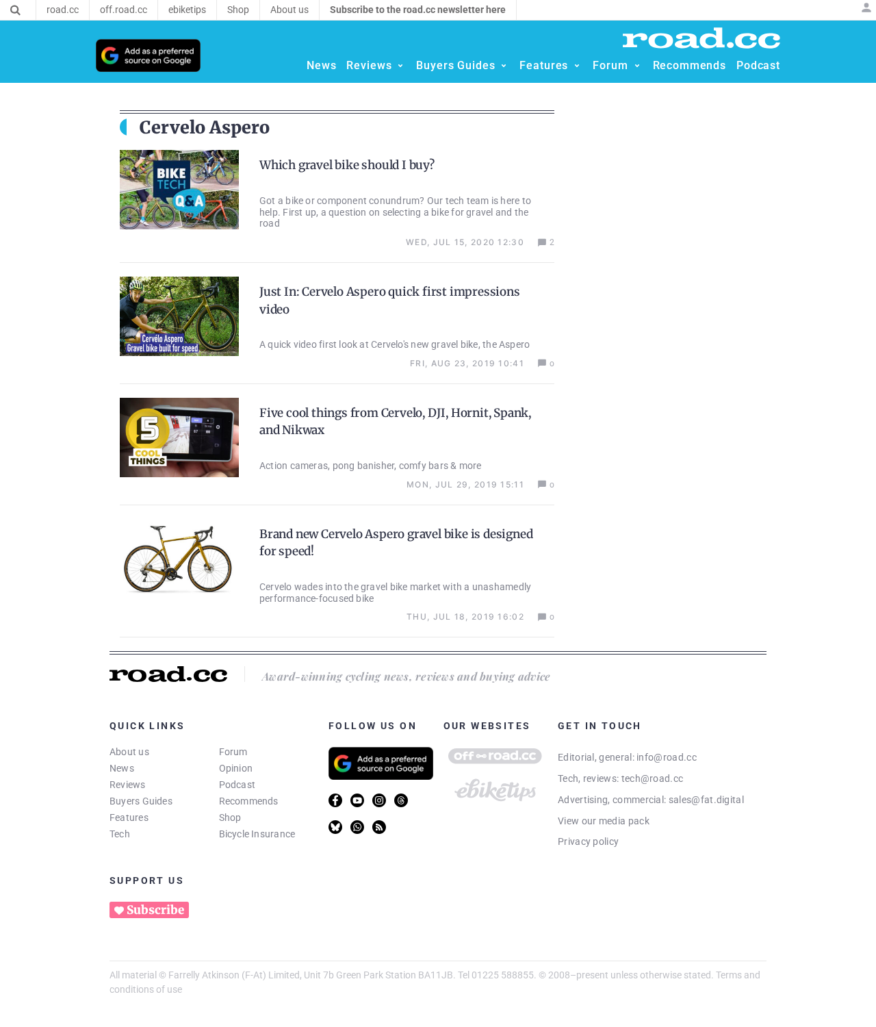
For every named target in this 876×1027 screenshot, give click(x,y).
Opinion (236, 768)
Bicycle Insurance (257, 833)
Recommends (249, 801)
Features (129, 817)
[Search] (15, 10)
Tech (120, 833)
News (122, 768)
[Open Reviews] (400, 66)
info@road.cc (666, 757)
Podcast (237, 784)
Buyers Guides (141, 801)
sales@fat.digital (706, 799)
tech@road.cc (652, 778)
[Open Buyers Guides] (503, 66)
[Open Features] (576, 66)
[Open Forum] (637, 66)
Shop (230, 817)
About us (129, 751)
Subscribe (155, 909)
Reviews (128, 784)
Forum (233, 751)
